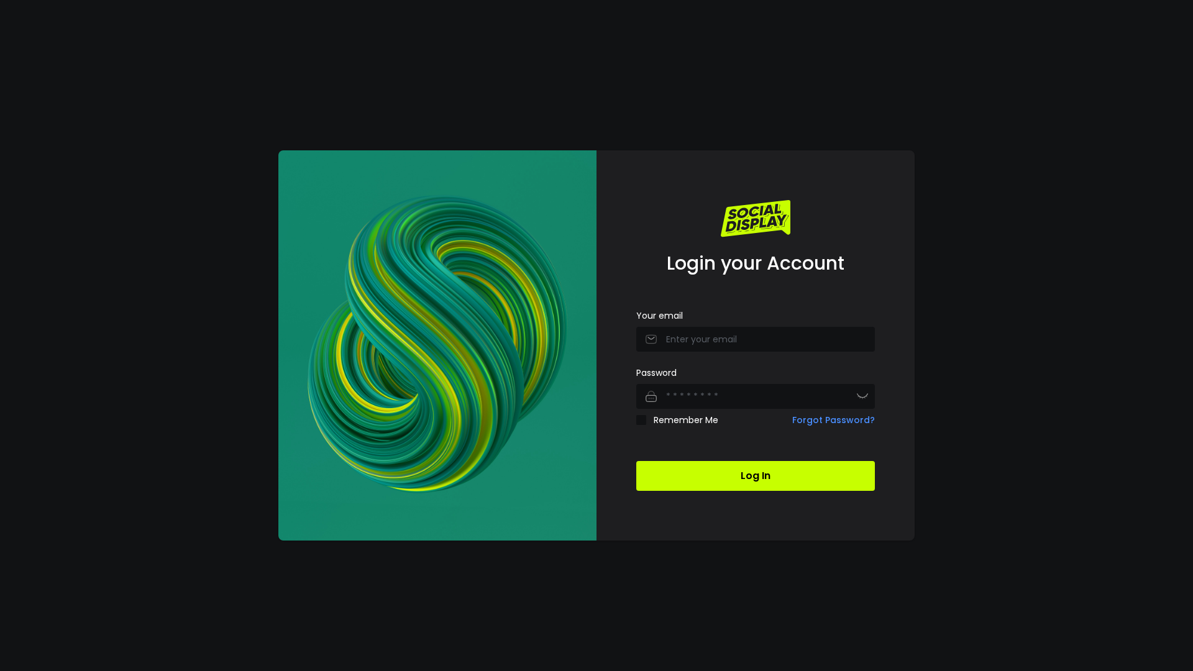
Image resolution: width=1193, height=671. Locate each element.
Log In (755, 475)
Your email (659, 315)
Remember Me (686, 420)
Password (656, 373)
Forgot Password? (833, 420)
